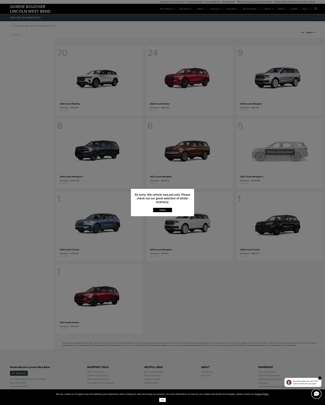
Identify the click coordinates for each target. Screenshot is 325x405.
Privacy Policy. (262, 394)
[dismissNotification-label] (319, 378)
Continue (162, 210)
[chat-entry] (316, 394)
